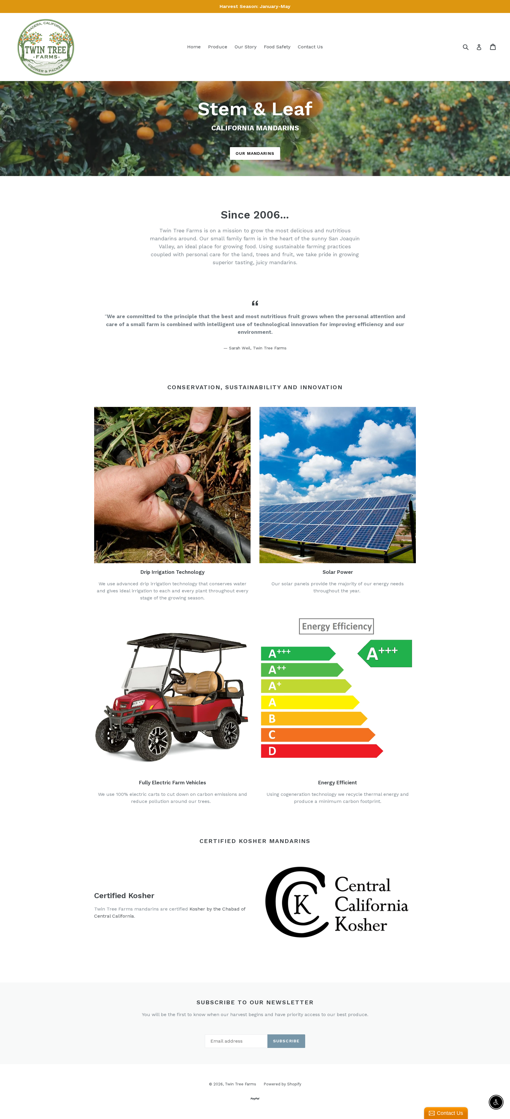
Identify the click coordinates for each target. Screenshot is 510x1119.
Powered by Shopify (282, 1084)
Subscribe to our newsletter (255, 1002)
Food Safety (277, 47)
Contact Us (310, 47)
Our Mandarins (255, 153)
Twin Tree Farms (240, 1084)
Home (194, 47)
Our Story (245, 47)
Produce (217, 47)
